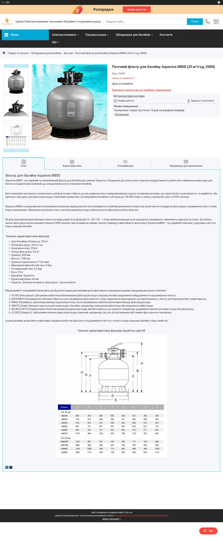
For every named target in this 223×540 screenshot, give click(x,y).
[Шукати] (195, 21)
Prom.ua (128, 512)
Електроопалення (64, 34)
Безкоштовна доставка (131, 96)
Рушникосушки (96, 34)
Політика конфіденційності (154, 515)
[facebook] (6, 467)
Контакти (166, 34)
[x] (10, 467)
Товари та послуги (18, 53)
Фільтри (68, 53)
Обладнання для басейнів (133, 34)
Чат (211, 531)
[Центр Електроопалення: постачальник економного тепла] (7, 22)
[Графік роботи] (216, 21)
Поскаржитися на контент (127, 515)
